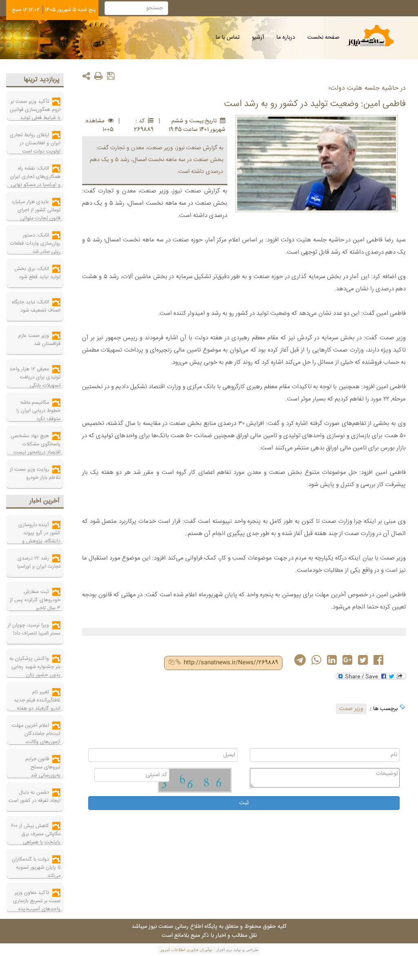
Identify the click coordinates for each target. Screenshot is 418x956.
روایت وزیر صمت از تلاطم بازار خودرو (35, 473)
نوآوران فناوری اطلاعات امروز (186, 949)
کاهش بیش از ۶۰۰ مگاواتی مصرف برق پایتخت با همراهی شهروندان (35, 838)
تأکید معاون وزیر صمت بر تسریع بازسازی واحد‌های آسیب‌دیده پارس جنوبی (36, 905)
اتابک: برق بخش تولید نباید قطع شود (37, 273)
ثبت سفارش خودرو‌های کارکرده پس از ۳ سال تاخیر (35, 600)
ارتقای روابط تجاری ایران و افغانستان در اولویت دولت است (35, 143)
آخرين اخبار (44, 501)
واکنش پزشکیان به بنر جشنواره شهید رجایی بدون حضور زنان (34, 667)
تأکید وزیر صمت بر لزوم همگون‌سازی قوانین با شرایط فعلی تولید (35, 109)
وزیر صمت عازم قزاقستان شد (39, 340)
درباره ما (285, 37)
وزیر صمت (351, 708)
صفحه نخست (323, 37)
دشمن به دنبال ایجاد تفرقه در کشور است (34, 796)
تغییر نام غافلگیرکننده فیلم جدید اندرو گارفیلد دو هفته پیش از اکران (37, 704)
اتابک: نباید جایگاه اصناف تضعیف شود (36, 306)
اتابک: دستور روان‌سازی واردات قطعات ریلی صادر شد (35, 243)
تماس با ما (228, 37)
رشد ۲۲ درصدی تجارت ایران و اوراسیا (38, 562)
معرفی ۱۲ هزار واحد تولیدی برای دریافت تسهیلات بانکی (34, 377)
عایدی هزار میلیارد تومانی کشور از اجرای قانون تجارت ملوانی (35, 210)
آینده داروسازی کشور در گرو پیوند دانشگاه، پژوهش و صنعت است (39, 537)
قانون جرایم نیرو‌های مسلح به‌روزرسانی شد (42, 767)
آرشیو (258, 37)
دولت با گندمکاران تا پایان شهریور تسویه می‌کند (36, 867)
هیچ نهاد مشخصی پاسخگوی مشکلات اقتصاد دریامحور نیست (35, 444)
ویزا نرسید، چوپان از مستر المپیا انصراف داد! (34, 629)
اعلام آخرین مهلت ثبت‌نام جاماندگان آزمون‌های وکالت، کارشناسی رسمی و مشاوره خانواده (34, 741)
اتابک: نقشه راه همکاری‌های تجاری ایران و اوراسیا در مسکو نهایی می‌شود (35, 180)
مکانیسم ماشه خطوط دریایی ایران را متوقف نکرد (38, 410)
